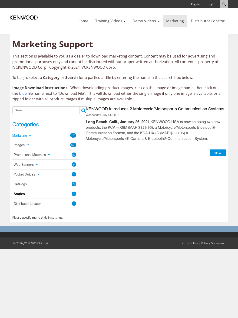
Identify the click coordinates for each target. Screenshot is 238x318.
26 (74, 154)
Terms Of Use (189, 243)
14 (74, 174)
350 (73, 145)
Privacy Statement (213, 243)
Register (196, 4)
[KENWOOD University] (24, 17)
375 (73, 135)
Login (211, 4)
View (217, 153)
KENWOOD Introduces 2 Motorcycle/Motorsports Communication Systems (155, 108)
